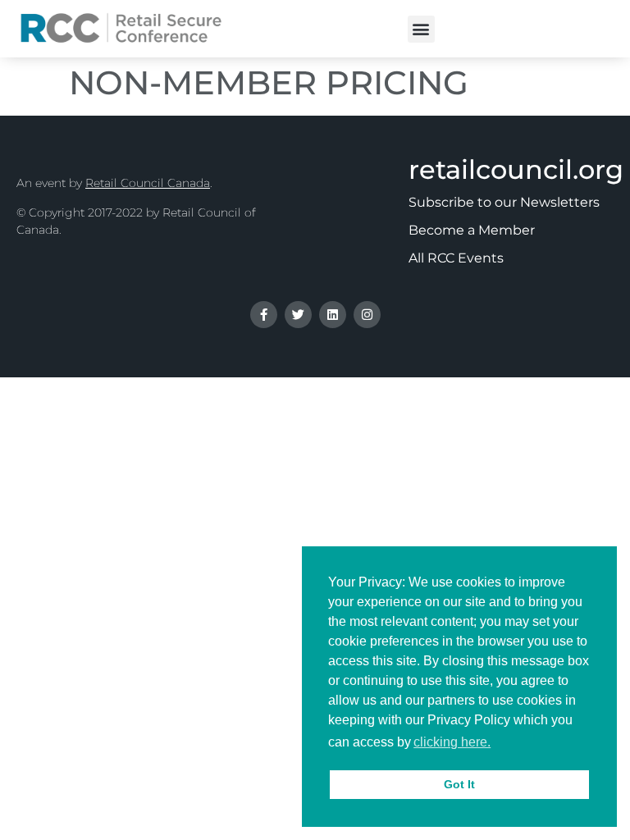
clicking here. (452, 742)
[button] (421, 29)
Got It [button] (459, 784)
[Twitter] (298, 314)
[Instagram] (367, 314)
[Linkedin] (332, 314)
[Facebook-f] (263, 314)
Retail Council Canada (147, 183)
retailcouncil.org (516, 169)
